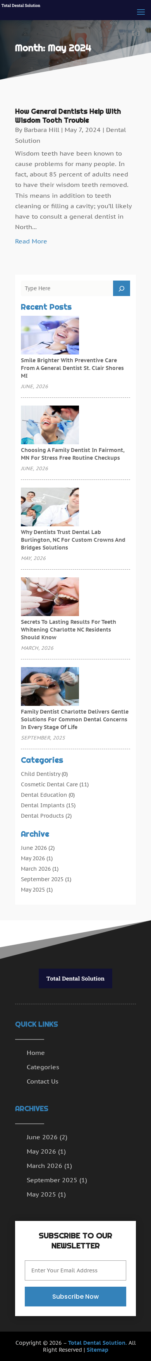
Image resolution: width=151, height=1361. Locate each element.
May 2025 (33, 889)
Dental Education (44, 794)
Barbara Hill (41, 130)
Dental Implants (43, 805)
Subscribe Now (75, 1296)
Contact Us (42, 1081)
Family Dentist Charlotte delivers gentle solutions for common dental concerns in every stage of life (75, 719)
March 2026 (36, 868)
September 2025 (42, 879)
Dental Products (42, 815)
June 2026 (34, 847)
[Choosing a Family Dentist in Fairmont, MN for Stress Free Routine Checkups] (50, 426)
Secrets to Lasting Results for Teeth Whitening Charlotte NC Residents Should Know (68, 629)
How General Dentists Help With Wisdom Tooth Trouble (68, 116)
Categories (43, 1067)
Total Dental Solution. (97, 1342)
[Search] (121, 288)
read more (31, 241)
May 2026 (33, 858)
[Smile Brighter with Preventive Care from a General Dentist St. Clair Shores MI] (50, 336)
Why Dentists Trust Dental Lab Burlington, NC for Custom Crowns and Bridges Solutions (73, 540)
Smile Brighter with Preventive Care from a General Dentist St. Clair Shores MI (72, 368)
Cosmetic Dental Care (49, 784)
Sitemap (97, 1349)
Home (36, 1052)
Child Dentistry (40, 773)
